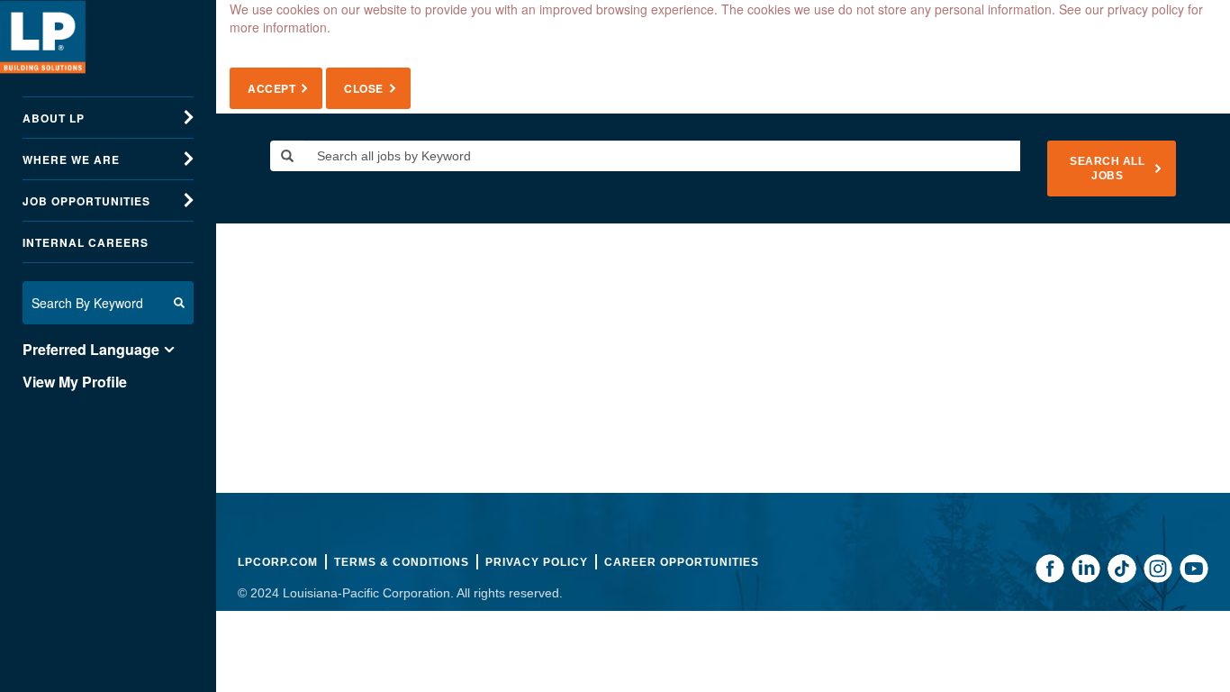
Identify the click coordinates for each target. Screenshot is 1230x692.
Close (364, 88)
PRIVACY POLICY (536, 562)
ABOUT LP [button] (54, 118)
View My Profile (75, 382)
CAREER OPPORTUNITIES (681, 562)
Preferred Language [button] (91, 349)
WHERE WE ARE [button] (71, 159)
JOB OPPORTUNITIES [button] (86, 201)
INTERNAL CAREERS (86, 242)
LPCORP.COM (278, 562)
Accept (271, 88)
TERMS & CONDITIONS (401, 562)
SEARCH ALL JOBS (1107, 168)
